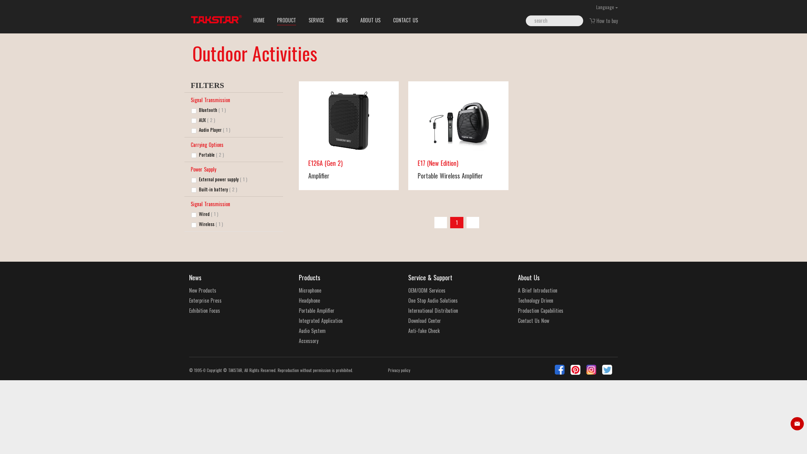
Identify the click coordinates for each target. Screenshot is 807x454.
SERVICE (316, 20)
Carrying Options (207, 144)
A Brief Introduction (537, 290)
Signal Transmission (210, 100)
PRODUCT (286, 20)
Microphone (310, 290)
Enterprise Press (205, 300)
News (195, 277)
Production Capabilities (540, 310)
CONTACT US (405, 20)
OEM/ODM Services (426, 290)
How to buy (607, 21)
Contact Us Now (533, 320)
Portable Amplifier (316, 310)
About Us (529, 277)
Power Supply (203, 169)
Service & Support (430, 277)
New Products (202, 290)
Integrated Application (321, 320)
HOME (258, 20)
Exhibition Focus (204, 310)
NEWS (342, 20)
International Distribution (433, 310)
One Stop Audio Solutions (433, 300)
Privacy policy (399, 370)
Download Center (424, 320)
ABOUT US (370, 20)
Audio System (312, 331)
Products (309, 277)
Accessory (308, 341)
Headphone (309, 300)
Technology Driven (535, 300)
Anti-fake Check (424, 331)
